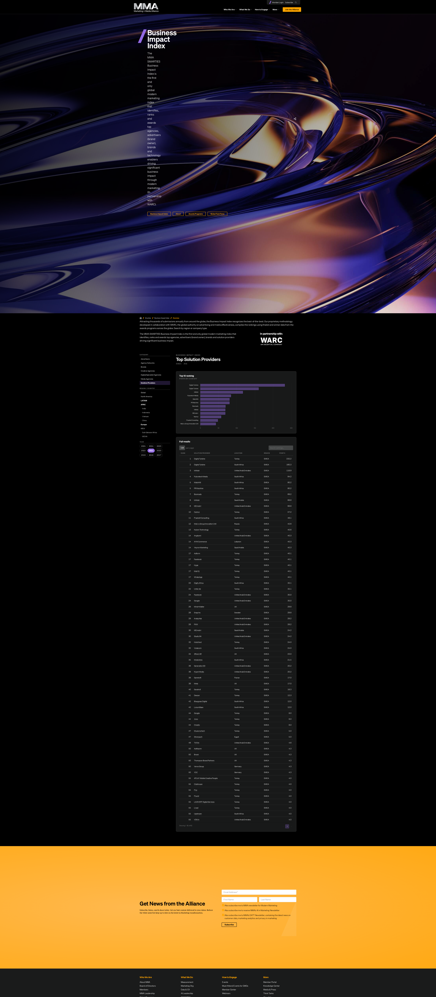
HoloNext (197, 642)
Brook (196, 754)
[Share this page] (295, 118)
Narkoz (197, 512)
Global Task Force (217, 213)
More (277, 10)
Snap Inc (197, 612)
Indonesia (146, 412)
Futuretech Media (201, 476)
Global (143, 392)
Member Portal (269, 982)
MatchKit (197, 482)
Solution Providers (148, 382)
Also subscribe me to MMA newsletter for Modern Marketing (251, 905)
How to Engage (261, 9)
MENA (144, 436)
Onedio (197, 724)
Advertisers (145, 358)
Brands (143, 366)
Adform (197, 553)
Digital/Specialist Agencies (151, 374)
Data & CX (185, 989)
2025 (143, 446)
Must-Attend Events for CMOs (235, 985)
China (144, 420)
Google (197, 600)
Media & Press (269, 989)
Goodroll (197, 689)
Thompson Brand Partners (204, 760)
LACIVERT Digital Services (204, 801)
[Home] (141, 318)
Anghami (197, 535)
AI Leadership (187, 993)
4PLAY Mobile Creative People (206, 778)
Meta (196, 683)
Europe (144, 424)
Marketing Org (187, 985)
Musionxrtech (199, 730)
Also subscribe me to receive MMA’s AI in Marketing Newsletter (252, 910)
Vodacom (197, 648)
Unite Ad (197, 588)
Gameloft (197, 677)
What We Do (244, 9)
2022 (143, 450)
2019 (143, 455)
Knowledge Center (271, 985)
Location (238, 453)
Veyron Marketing (201, 547)
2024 (151, 446)
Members (144, 989)
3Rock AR (197, 653)
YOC (195, 772)
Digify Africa (198, 582)
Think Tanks (268, 993)
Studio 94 (197, 636)
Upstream (198, 813)
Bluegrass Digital (200, 701)
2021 (151, 450)
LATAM (144, 400)
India (144, 408)
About (178, 213)
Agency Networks (148, 362)
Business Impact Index (159, 213)
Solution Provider (202, 453)
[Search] (296, 2)
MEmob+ (197, 506)
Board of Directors (148, 985)
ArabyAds (198, 618)
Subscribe (289, 2)
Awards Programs (195, 213)
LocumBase (198, 707)
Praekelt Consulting (201, 517)
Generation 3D (199, 665)
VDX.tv (196, 819)
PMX (196, 624)
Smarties (148, 318)
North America (146, 396)
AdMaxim (198, 748)
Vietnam (145, 416)
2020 (159, 450)
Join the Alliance (292, 9)
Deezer (197, 695)
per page (190, 448)
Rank (183, 453)
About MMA (145, 982)
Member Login (277, 2)
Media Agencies (147, 378)
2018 (151, 455)
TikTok (196, 742)
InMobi (196, 470)
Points (282, 453)
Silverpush (198, 736)
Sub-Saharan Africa (149, 432)
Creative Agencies (148, 370)
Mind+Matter (199, 606)
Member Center (229, 989)
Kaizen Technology (201, 529)
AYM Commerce (200, 541)
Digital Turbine (199, 458)
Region (267, 453)
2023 (159, 446)
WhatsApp (198, 577)
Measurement (187, 982)
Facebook (197, 559)
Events (225, 982)
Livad (196, 807)
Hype (196, 565)
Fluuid (196, 796)
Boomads (197, 494)
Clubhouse (198, 784)
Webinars (226, 993)
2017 (159, 455)
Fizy (195, 790)
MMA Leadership (147, 993)
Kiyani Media (199, 671)
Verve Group (199, 766)
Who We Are (229, 9)
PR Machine (198, 488)
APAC (143, 404)
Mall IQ (196, 571)
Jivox (196, 719)
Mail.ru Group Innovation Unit (205, 523)
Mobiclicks (198, 659)
